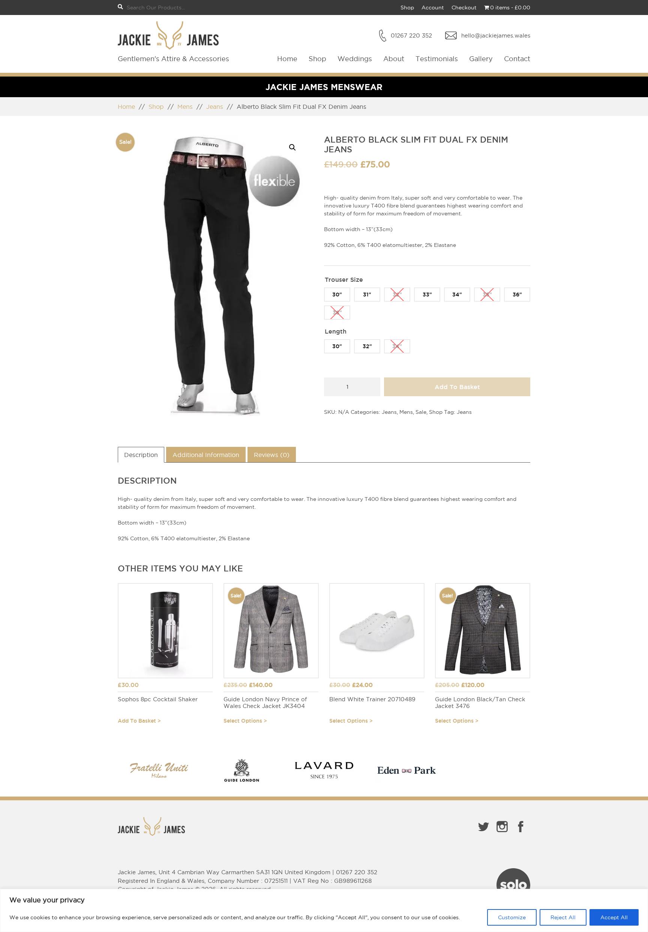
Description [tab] (141, 454)
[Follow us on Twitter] (483, 833)
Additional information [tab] (205, 454)
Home (287, 58)
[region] (324, 910)
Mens (185, 106)
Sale (421, 412)
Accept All (614, 917)
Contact (517, 58)
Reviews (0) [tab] (272, 454)
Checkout (464, 8)
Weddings (355, 58)
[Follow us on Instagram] (502, 833)
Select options (243, 720)
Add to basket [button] (137, 720)
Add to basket (457, 386)
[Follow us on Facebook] (521, 833)
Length (335, 331)
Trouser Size (344, 279)
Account (433, 8)
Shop (407, 8)
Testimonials (437, 58)
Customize (512, 917)
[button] (292, 147)
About (393, 58)
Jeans (214, 106)
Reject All (563, 917)
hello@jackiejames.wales (495, 35)
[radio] (337, 294)
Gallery (481, 58)
